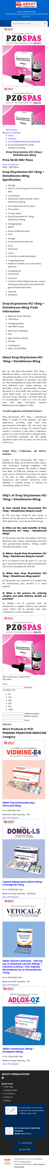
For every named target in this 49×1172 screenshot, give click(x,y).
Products (12, 138)
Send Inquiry (11, 129)
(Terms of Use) (26, 1162)
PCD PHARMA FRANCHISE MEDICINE (24, 141)
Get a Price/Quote (10, 164)
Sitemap (7, 1100)
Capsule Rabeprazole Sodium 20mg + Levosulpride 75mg (22, 883)
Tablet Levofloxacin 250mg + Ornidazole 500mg (18, 1050)
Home (11, 135)
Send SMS (26, 1149)
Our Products (9, 1093)
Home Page (8, 1087)
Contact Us (8, 1097)
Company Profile (10, 1090)
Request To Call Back (11, 132)
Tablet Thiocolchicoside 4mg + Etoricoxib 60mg (19, 804)
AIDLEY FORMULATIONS (26, 14)
